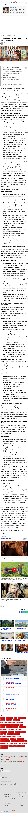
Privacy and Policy (7, 794)
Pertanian (13, 736)
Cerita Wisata (16, 720)
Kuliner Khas (4, 731)
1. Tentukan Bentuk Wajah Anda (11, 67)
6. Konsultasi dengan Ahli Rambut (11, 79)
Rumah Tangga (4, 743)
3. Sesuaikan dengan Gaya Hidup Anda (12, 71)
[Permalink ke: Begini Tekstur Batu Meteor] (14, 668)
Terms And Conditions (20, 792)
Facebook (8, 803)
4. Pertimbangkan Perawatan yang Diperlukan (11, 74)
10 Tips (2, 606)
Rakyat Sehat (14, 741)
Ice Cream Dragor (10, 699)
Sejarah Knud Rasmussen (12, 710)
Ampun (1, 759)
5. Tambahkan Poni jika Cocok (8, 77)
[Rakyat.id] (14, 2)
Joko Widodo (22, 727)
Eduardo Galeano (14, 724)
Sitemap (1, 764)
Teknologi (11, 745)
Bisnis (3, 720)
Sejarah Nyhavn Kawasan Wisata (13, 683)
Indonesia (15, 727)
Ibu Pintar (8, 727)
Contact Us (20, 796)
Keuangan (11, 729)
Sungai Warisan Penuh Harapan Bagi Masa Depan (9, 761)
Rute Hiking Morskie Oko (20, 628)
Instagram (8, 805)
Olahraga (3, 734)
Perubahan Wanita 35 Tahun (6, 652)
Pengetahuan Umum (10, 677)
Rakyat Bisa (13, 738)
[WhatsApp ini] (26, 612)
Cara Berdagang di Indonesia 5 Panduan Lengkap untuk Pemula (21, 654)
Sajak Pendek (17, 743)
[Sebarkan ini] (20, 612)
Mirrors (17, 731)
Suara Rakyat (4, 745)
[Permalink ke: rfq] (1, 43)
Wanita (23, 745)
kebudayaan (4, 729)
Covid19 (13, 722)
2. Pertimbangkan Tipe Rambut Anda (12, 69)
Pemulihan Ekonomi (5, 736)
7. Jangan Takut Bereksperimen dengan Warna (12, 81)
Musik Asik (23, 731)
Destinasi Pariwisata (5, 724)
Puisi (18, 736)
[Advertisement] (14, 19)
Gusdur (3, 727)
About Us (7, 796)
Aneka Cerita (9, 717)
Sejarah (24, 743)
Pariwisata (9, 734)
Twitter (21, 803)
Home (7, 792)
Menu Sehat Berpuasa (20, 640)
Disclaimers (20, 794)
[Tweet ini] (23, 612)
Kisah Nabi (18, 729)
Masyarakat (11, 731)
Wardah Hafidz (4, 748)
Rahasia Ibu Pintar (5, 738)
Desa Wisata (19, 722)
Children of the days (5, 722)
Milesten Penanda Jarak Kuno (13, 694)
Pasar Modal (17, 734)
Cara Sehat (9, 720)
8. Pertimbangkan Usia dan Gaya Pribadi (12, 84)
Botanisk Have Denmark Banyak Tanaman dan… (16, 689)
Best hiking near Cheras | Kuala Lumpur (5, 629)
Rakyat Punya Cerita (5, 741)
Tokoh (17, 745)
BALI (15, 717)
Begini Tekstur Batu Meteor (12, 678)
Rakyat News (20, 738)
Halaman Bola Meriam (11, 704)
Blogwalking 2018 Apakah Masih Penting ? (8, 763)
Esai (21, 724)
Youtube (21, 805)
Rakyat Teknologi (22, 741)
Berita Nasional (22, 717)
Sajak (11, 743)
